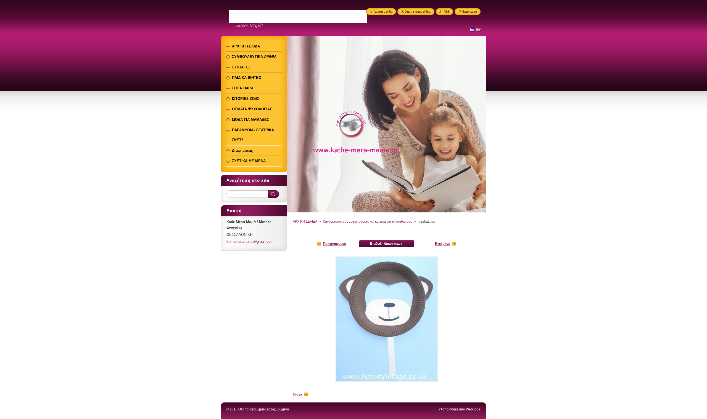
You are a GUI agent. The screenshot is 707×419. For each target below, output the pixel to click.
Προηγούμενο (334, 244)
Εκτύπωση (469, 11)
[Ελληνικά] (472, 30)
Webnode (473, 409)
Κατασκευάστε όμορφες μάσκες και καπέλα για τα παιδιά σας (367, 221)
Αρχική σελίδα (383, 11)
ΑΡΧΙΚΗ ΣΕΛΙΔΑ (305, 221)
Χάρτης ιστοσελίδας (418, 11)
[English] (478, 30)
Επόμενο (442, 244)
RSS (447, 11)
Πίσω (297, 394)
